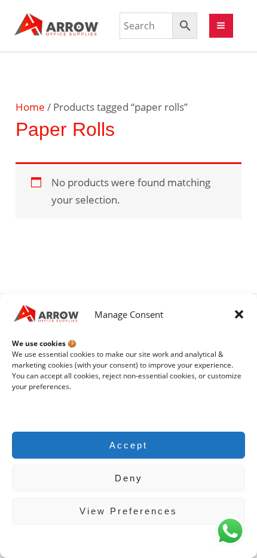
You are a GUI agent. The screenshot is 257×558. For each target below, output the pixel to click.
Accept (128, 445)
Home (30, 107)
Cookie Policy (123, 540)
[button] (239, 314)
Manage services (46, 410)
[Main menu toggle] (221, 26)
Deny (129, 478)
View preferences (128, 511)
